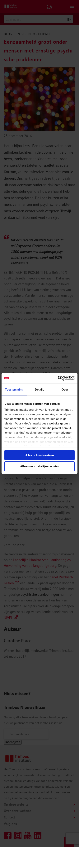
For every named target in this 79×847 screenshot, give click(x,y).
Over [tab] (65, 389)
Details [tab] (39, 389)
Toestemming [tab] (14, 389)
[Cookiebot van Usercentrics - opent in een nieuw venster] (58, 378)
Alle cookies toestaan (39, 455)
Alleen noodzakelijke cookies (39, 466)
